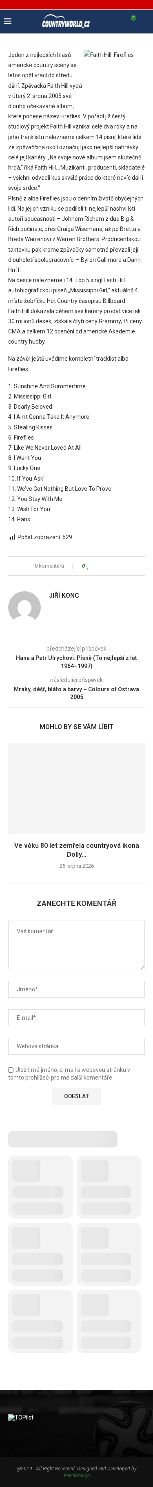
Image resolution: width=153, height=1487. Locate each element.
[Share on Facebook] (95, 566)
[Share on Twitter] (103, 566)
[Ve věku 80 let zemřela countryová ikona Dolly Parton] (76, 788)
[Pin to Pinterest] (111, 566)
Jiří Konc (64, 595)
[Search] (145, 21)
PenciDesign (77, 1475)
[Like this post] (88, 566)
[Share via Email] (119, 566)
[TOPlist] (20, 1417)
